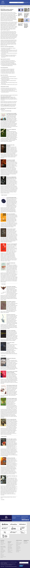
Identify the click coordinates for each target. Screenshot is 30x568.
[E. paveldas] (13, 524)
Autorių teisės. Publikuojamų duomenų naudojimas (11, 566)
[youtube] (25, 519)
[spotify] (28, 519)
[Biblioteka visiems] (13, 532)
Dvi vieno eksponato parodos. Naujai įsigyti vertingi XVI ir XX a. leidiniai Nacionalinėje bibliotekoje (26, 15)
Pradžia (1, 6)
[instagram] (26, 519)
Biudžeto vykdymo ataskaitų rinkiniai (10, 547)
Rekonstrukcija (2, 554)
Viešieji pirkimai (9, 546)
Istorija (1, 553)
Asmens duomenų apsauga (18, 545)
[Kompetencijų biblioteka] (5, 528)
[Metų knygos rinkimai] (5, 532)
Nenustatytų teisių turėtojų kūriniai (26, 542)
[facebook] (22, 519)
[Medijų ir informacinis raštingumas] (5, 536)
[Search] (23, 2)
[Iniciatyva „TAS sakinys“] (22, 532)
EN (27, 2)
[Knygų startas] (13, 528)
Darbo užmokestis (10, 545)
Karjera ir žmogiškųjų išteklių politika (3, 551)
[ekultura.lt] (5, 524)
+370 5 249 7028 (26, 516)
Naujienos (5, 6)
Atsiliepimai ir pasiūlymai (19, 542)
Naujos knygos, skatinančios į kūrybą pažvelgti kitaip (20, 14)
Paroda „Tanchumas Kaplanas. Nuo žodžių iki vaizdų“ (20, 25)
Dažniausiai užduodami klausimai (3, 557)
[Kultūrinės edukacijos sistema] (22, 528)
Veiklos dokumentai (3, 543)
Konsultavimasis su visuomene (18, 548)
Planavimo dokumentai (10, 544)
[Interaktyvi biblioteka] (22, 524)
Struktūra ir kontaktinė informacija (3, 547)
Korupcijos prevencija (18, 543)
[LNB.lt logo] (3, 2)
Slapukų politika (2, 566)
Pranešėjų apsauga (18, 547)
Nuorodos (17, 541)
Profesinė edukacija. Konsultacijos (18, 550)
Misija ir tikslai (2, 542)
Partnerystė (2, 544)
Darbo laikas (2, 555)
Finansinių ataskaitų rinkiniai (10, 549)
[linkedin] (23, 519)
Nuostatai (9, 543)
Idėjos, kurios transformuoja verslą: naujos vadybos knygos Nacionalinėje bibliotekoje (26, 26)
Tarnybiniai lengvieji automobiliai (10, 551)
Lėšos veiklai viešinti (10, 552)
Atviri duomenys (18, 546)
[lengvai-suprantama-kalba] (24, 2)
